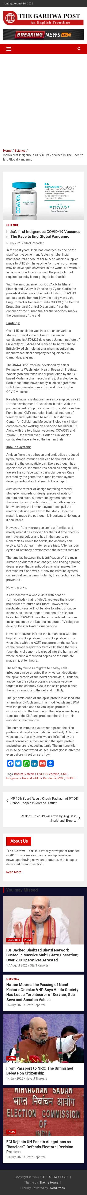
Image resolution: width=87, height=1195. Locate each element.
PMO (61, 778)
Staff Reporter (34, 243)
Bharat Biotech (24, 774)
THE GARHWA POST (54, 1177)
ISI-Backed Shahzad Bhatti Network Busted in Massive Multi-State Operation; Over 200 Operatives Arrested (42, 955)
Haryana (12, 979)
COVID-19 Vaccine (47, 774)
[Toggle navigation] (8, 49)
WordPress (57, 1188)
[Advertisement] (43, 99)
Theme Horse (48, 1182)
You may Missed (22, 890)
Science (12, 225)
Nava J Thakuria (36, 1078)
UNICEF (70, 778)
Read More (13, 872)
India (27, 940)
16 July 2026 (14, 1005)
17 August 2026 (16, 965)
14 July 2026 (14, 1078)
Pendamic (50, 778)
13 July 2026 (14, 1157)
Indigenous (13, 778)
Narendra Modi (32, 778)
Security (14, 940)
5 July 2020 (14, 243)
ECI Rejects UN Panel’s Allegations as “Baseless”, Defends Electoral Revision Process (39, 1147)
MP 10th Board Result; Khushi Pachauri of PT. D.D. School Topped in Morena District (45, 801)
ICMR (64, 774)
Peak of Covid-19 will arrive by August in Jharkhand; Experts (48, 818)
